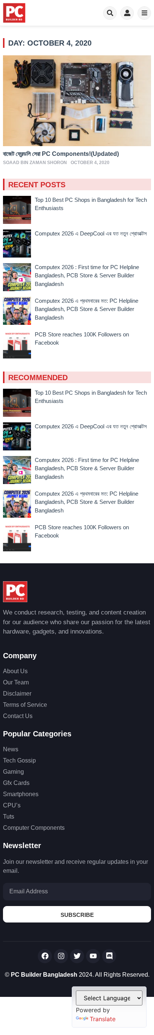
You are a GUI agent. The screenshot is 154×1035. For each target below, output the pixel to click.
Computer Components (34, 828)
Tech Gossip (19, 760)
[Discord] (109, 956)
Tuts (8, 816)
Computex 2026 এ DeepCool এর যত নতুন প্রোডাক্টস (91, 233)
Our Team (16, 682)
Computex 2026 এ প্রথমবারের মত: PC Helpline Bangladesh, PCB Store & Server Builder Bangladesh (86, 309)
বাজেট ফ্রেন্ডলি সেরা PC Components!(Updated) (61, 154)
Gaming (13, 771)
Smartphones (20, 794)
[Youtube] (93, 956)
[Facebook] (45, 956)
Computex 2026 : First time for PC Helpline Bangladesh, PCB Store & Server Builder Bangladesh (87, 275)
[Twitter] (77, 956)
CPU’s (12, 805)
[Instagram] (61, 956)
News (10, 749)
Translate (103, 1019)
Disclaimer (17, 693)
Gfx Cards (16, 783)
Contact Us (18, 716)
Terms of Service (25, 705)
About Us (15, 671)
